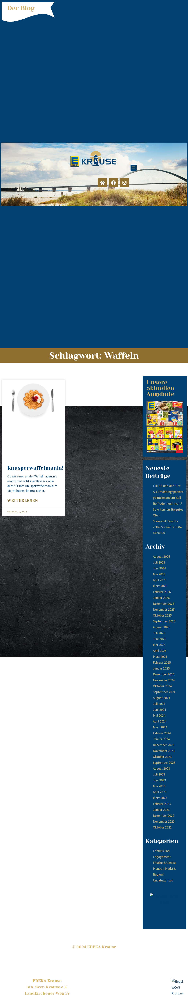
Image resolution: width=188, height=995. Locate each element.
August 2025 (161, 627)
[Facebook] (113, 182)
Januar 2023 (161, 810)
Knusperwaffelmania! (35, 468)
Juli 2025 (159, 633)
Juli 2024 (159, 704)
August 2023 (161, 768)
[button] (134, 168)
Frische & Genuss (164, 863)
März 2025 (160, 656)
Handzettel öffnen (165, 427)
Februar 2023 (162, 804)
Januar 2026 (161, 598)
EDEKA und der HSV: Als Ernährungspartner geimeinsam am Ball (168, 492)
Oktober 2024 (162, 686)
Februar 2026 (162, 592)
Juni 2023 (159, 780)
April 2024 (159, 721)
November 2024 (164, 680)
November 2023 (164, 751)
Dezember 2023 (163, 745)
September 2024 (164, 692)
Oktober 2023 (162, 757)
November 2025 (164, 609)
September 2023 (164, 762)
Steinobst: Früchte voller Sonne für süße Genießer (167, 527)
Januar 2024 (161, 739)
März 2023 (160, 798)
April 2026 (159, 580)
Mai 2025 (159, 645)
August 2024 (161, 698)
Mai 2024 (159, 715)
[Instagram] (124, 182)
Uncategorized (163, 880)
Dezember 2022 (163, 815)
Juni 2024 (159, 709)
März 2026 (160, 586)
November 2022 (164, 821)
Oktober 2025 (162, 615)
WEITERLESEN (22, 500)
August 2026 (161, 556)
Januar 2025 (161, 668)
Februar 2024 (162, 733)
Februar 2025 (162, 662)
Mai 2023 (159, 786)
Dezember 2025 (163, 603)
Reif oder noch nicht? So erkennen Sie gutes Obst (168, 509)
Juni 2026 (159, 568)
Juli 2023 (159, 774)
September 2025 (164, 621)
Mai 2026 (159, 574)
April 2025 (159, 651)
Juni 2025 (159, 639)
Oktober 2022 (162, 827)
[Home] (102, 182)
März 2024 (160, 727)
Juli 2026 (159, 562)
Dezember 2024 (163, 674)
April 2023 (159, 792)
